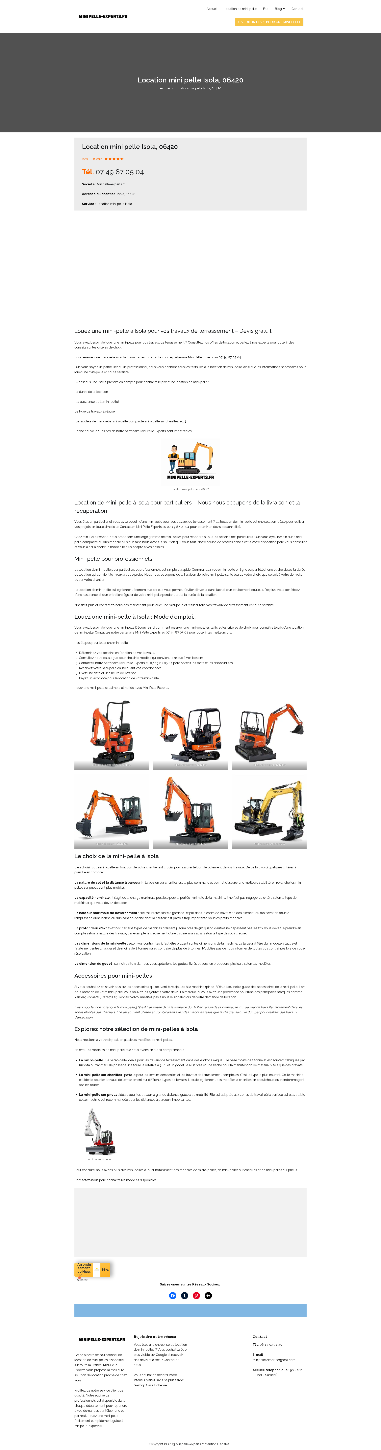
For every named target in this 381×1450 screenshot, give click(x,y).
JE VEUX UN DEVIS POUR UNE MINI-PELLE (269, 22)
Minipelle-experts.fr (111, 184)
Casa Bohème (156, 1385)
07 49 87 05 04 (120, 171)
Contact (297, 9)
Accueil (212, 9)
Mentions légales (217, 1444)
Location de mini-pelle (240, 9)
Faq (265, 9)
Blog (278, 9)
